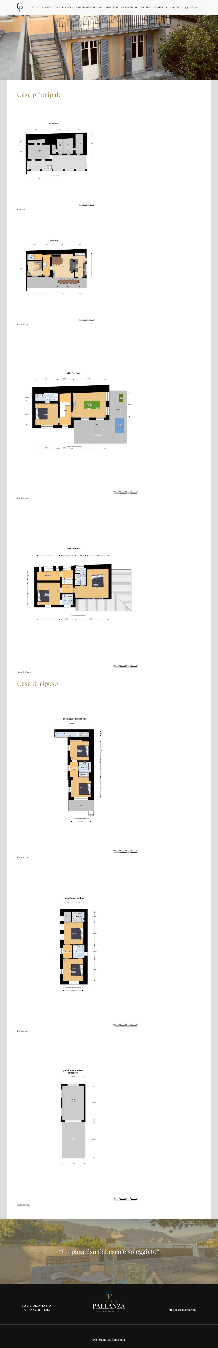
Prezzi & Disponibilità (153, 7)
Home (35, 7)
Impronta (119, 1339)
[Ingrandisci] (91, 106)
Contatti (176, 7)
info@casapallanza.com (182, 1309)
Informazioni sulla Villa (57, 7)
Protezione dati (102, 1339)
